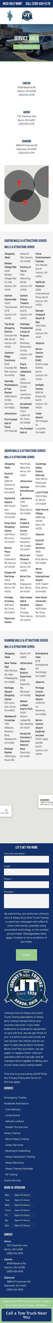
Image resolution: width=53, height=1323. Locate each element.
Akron (26, 112)
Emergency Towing (15, 1097)
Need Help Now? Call (17, 3)
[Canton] (26, 74)
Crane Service (12, 1180)
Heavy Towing (12, 1133)
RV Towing (11, 1174)
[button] (19, 183)
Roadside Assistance (16, 1103)
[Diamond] (26, 132)
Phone (8, 879)
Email (7, 866)
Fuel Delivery (12, 1109)
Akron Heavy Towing (17, 1138)
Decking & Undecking (17, 1150)
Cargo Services (14, 1144)
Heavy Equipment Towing (20, 1156)
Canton (26, 83)
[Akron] (26, 103)
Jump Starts (12, 1115)
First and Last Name (15, 853)
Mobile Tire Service (16, 1127)
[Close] (6, 810)
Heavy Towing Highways (19, 1168)
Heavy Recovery (14, 1162)
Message (9, 891)
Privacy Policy (17, 1077)
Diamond (26, 141)
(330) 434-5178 (41, 3)
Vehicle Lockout (14, 1121)
